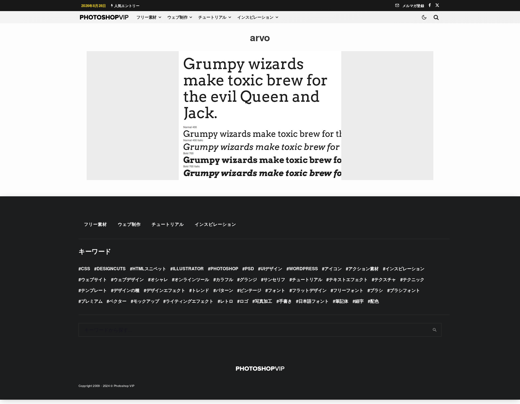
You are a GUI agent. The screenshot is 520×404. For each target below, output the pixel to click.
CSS (85, 268)
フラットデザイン (309, 290)
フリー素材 (146, 17)
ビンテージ (250, 290)
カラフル (224, 279)
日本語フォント (313, 301)
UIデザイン (271, 268)
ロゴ (244, 301)
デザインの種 (126, 290)
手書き (285, 301)
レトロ (226, 301)
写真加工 (263, 301)
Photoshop (224, 268)
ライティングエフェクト (189, 301)
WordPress (303, 268)
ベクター (117, 301)
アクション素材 (363, 268)
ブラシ (376, 290)
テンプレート (94, 290)
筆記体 (341, 301)
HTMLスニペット (149, 268)
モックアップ (146, 301)
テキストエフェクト (348, 279)
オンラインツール (191, 279)
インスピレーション (255, 17)
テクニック (413, 279)
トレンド (200, 290)
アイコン (333, 268)
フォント (276, 290)
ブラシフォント (405, 290)
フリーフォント (348, 290)
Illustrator (188, 268)
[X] (437, 5)
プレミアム (92, 301)
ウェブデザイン (128, 279)
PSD (249, 268)
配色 (374, 301)
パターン (224, 290)
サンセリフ (274, 279)
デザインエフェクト (165, 290)
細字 (359, 301)
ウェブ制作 (177, 17)
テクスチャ (385, 279)
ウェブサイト (94, 279)
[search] (434, 329)
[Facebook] (429, 5)
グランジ (248, 279)
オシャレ (159, 279)
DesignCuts (111, 268)
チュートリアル (212, 17)
